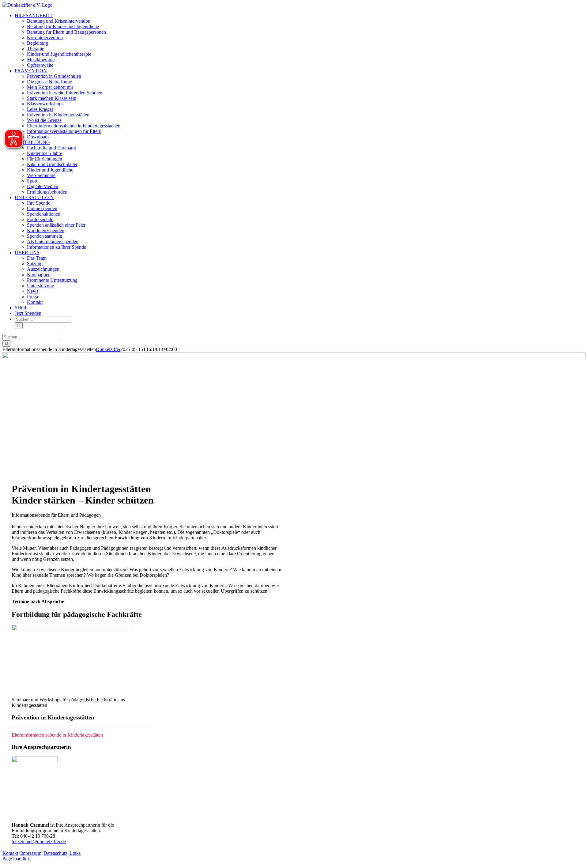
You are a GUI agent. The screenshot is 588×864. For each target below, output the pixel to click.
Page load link (16, 858)
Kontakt (10, 853)
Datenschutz (55, 853)
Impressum (30, 853)
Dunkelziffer (108, 349)
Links (75, 853)
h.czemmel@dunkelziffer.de (39, 841)
